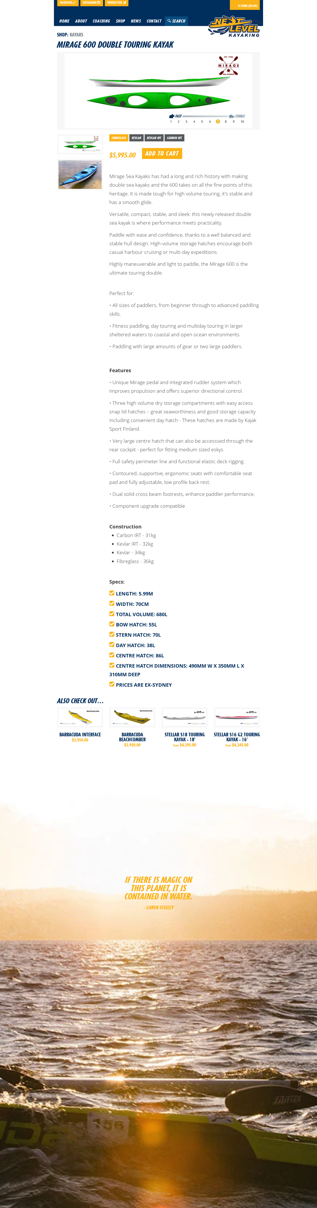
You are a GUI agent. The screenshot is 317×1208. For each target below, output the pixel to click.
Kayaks (76, 35)
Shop (62, 35)
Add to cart (162, 153)
